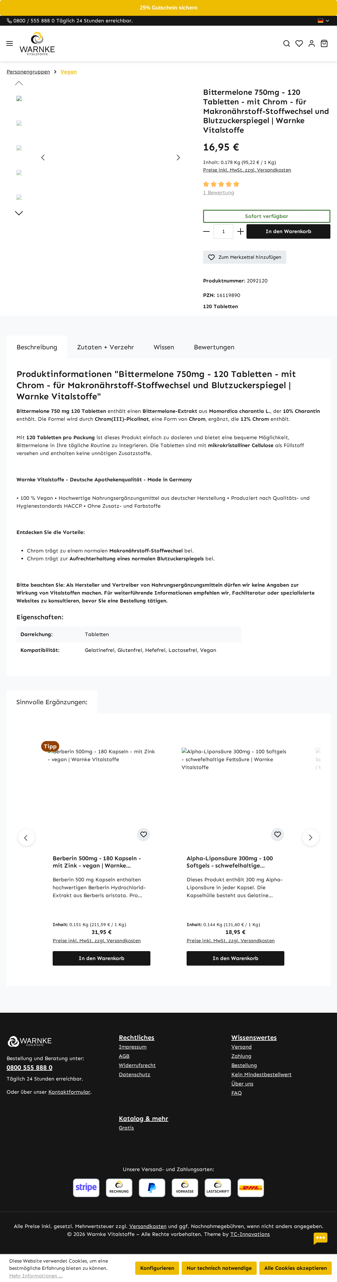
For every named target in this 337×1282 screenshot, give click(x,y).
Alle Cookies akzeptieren (295, 1268)
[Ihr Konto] (311, 43)
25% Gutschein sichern (168, 8)
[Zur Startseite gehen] (146, 43)
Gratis (126, 1128)
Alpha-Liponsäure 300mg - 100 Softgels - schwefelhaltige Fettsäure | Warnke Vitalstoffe (230, 862)
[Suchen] (286, 43)
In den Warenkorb (288, 231)
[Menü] (9, 43)
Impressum (132, 1047)
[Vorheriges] (43, 158)
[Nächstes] (178, 158)
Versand (241, 1047)
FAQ (236, 1093)
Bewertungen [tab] (214, 347)
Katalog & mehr (143, 1118)
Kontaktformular (69, 1092)
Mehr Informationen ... (36, 1276)
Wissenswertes (254, 1037)
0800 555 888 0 (29, 1067)
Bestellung (244, 1065)
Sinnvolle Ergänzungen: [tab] (52, 702)
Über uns (242, 1084)
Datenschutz (134, 1074)
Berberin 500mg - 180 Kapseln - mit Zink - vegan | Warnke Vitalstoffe (97, 862)
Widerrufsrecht (137, 1065)
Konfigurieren (157, 1268)
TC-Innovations (250, 1234)
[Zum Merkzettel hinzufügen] (143, 834)
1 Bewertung (218, 192)
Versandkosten (148, 1226)
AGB (124, 1056)
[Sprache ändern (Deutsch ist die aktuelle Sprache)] (324, 20)
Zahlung (241, 1056)
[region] (98, 158)
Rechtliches (136, 1037)
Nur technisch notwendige (219, 1268)
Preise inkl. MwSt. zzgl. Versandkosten (247, 170)
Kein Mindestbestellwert (261, 1074)
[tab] (37, 347)
